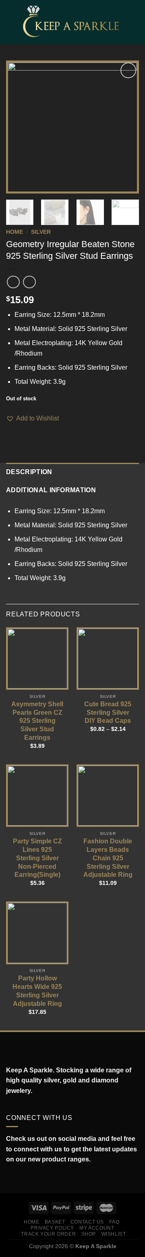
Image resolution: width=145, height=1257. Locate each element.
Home (14, 232)
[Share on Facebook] (11, 429)
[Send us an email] (37, 1178)
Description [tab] (29, 471)
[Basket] (135, 22)
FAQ (114, 1222)
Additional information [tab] (51, 490)
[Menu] (11, 22)
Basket (55, 1222)
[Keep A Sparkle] (73, 22)
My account (96, 1228)
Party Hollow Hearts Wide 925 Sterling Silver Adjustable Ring (37, 991)
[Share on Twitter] (21, 429)
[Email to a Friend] (30, 429)
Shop (88, 1234)
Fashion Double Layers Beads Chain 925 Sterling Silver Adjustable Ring (108, 858)
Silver (41, 232)
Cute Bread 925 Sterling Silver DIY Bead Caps (107, 712)
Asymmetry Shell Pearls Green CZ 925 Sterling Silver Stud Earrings (37, 721)
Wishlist (114, 1234)
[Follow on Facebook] (10, 1178)
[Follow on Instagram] (19, 1178)
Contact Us (87, 1222)
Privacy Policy (52, 1228)
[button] (32, 418)
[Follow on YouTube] (46, 1178)
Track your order (48, 1234)
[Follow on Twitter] (28, 1178)
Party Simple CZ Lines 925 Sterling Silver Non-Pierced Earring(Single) (37, 858)
